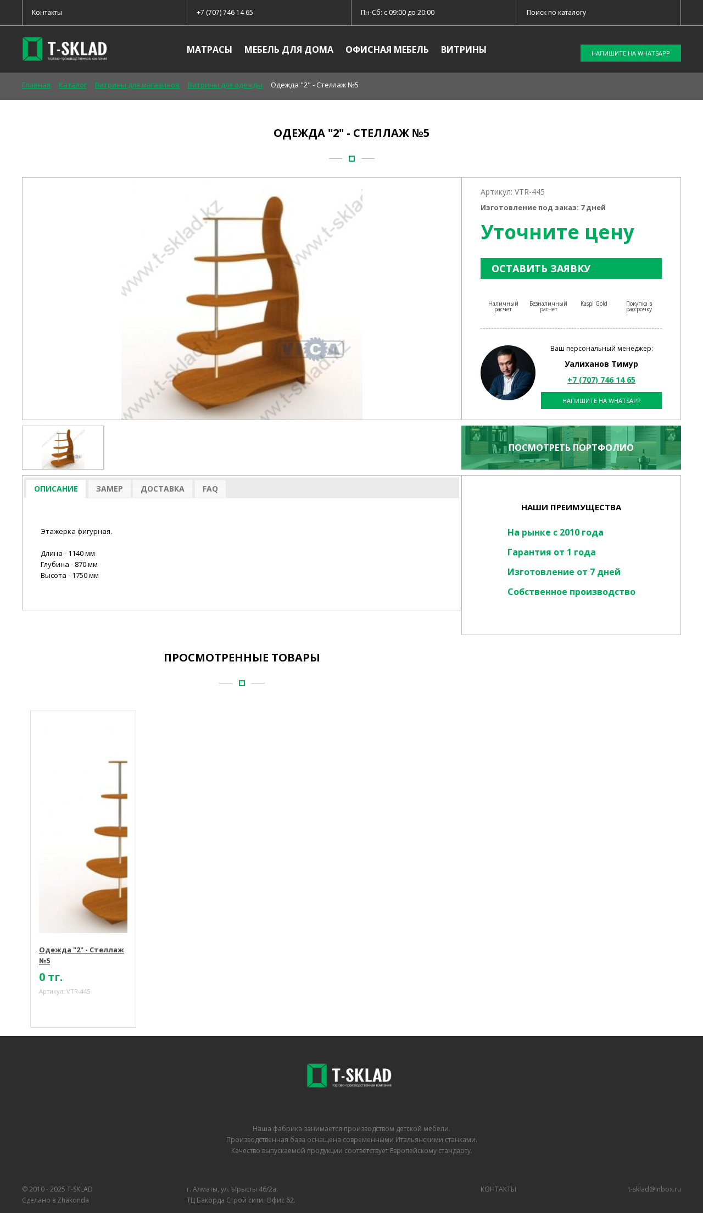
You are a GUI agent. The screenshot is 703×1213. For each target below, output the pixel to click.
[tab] (56, 488)
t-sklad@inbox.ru (654, 1189)
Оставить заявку (541, 268)
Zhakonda (73, 1200)
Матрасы (209, 49)
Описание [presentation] (56, 488)
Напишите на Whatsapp (601, 400)
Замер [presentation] (109, 488)
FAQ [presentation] (210, 488)
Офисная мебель (387, 49)
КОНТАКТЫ (498, 1189)
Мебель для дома (288, 49)
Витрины (464, 49)
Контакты (47, 12)
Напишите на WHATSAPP (631, 53)
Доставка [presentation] (163, 488)
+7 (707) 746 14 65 (225, 12)
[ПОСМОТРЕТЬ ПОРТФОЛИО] (571, 472)
